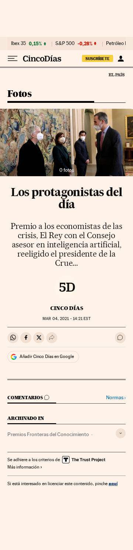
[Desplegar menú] (12, 58)
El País (116, 74)
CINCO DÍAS (66, 308)
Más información (23, 467)
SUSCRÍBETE (97, 58)
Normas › (116, 397)
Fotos (19, 94)
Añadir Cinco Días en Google (47, 356)
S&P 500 (65, 43)
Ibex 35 (18, 43)
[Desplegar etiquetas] (121, 433)
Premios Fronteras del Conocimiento (48, 434)
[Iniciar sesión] (121, 58)
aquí (113, 483)
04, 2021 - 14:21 (66, 318)
